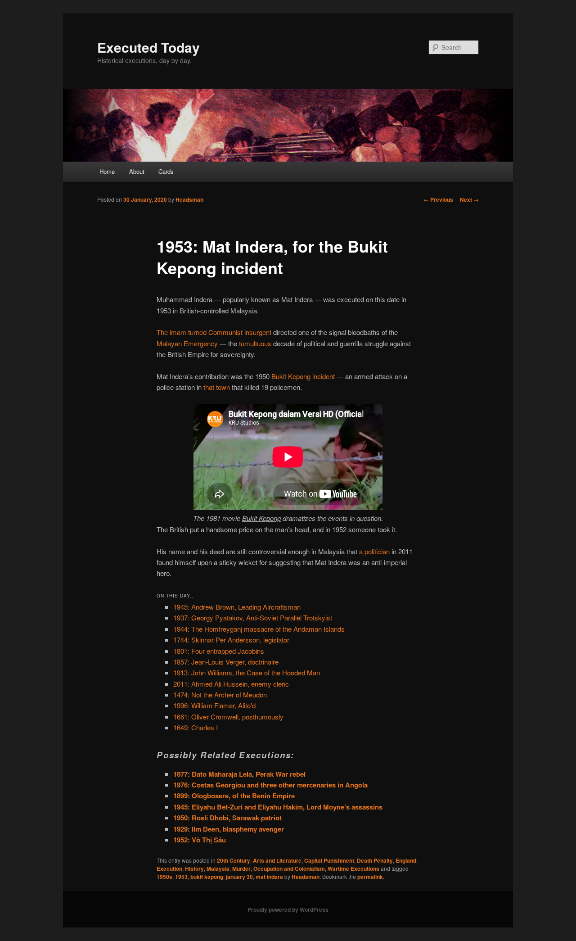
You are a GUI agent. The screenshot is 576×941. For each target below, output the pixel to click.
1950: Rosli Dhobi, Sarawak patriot (227, 818)
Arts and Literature (277, 860)
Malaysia (218, 868)
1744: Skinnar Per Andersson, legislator (231, 639)
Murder (241, 868)
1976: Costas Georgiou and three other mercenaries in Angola (270, 785)
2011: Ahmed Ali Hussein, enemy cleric (231, 683)
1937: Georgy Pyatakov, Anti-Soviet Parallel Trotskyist (252, 617)
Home (107, 171)
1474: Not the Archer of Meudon (220, 694)
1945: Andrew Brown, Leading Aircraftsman (237, 606)
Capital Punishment (329, 860)
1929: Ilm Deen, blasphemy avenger (228, 829)
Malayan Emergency (187, 343)
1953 (181, 877)
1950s (164, 877)
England (406, 860)
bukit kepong (206, 877)
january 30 (239, 877)
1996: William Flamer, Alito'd (214, 705)
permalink (370, 877)
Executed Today (148, 47)
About (136, 171)
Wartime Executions (353, 868)
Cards (166, 171)
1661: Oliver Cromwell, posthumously (228, 716)
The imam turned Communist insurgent (214, 332)
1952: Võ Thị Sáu (199, 840)
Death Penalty (375, 860)
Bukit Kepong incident (303, 376)
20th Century (233, 860)
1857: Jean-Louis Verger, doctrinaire (226, 661)
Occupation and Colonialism (289, 868)
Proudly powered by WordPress (288, 909)
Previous (438, 199)
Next (469, 199)
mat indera (269, 877)
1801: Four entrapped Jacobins (218, 651)
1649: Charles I (195, 727)
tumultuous (255, 343)
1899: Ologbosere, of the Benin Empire (234, 796)
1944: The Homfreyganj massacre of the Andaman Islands (259, 628)
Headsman (189, 199)
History (194, 868)
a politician (374, 551)
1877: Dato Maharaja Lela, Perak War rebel (239, 774)
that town (216, 387)
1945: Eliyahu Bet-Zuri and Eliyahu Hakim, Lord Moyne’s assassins (277, 807)
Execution (169, 868)
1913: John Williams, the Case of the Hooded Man (246, 672)
